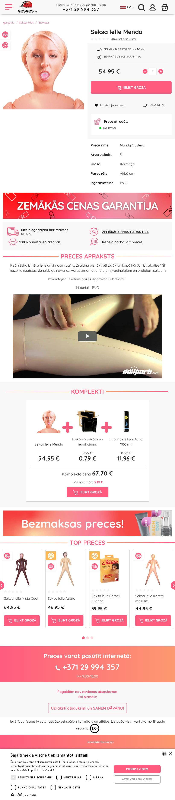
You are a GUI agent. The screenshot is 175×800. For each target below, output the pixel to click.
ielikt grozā (24, 620)
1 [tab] (83, 638)
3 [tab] (92, 638)
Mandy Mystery (132, 145)
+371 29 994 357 (81, 9)
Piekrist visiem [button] (137, 769)
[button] (60, 795)
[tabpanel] (22, 590)
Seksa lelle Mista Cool (21, 598)
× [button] (170, 754)
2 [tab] (87, 638)
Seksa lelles (26, 22)
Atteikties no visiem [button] (137, 779)
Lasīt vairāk (49, 770)
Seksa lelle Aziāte (61, 598)
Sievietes (44, 22)
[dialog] (87, 774)
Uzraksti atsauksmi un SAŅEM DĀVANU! (87, 708)
